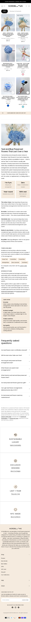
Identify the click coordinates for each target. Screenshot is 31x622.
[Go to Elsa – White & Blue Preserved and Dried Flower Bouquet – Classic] (23, 22)
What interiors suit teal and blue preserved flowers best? (13, 376)
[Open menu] (2, 6)
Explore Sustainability (15, 445)
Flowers (3, 558)
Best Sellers (4, 564)
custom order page (6, 416)
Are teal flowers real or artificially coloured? (14, 350)
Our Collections (5, 575)
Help (2, 580)
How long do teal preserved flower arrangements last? (11, 362)
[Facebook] (12, 607)
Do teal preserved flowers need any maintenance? (11, 396)
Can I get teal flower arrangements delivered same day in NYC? (11, 389)
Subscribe (25, 600)
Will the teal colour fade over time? (11, 355)
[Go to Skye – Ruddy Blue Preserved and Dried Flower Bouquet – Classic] (8, 22)
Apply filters (4, 11)
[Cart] (29, 6)
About (3, 586)
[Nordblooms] (15, 528)
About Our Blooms (15, 517)
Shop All (3, 572)
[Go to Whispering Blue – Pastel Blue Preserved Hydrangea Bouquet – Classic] (8, 53)
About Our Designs (15, 471)
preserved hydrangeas (7, 291)
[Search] (26, 6)
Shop (2, 554)
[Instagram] (15, 607)
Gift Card (3, 569)
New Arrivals (4, 561)
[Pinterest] (18, 607)
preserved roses (20, 291)
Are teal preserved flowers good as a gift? (13, 383)
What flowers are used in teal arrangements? (9, 369)
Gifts (2, 566)
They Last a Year (15, 494)
